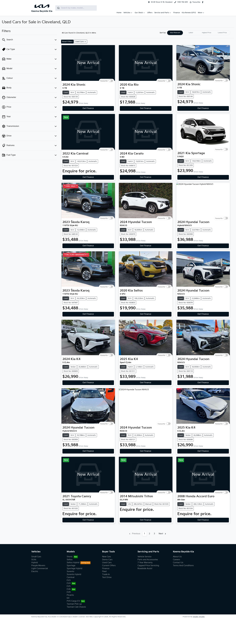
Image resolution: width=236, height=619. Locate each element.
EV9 (69, 592)
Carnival (70, 577)
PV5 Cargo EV (73, 601)
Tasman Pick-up (74, 604)
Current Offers (109, 565)
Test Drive (106, 577)
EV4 (69, 583)
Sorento (70, 571)
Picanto (70, 595)
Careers (176, 560)
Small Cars (36, 557)
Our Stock (139, 13)
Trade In (106, 574)
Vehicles (126, 13)
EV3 (69, 580)
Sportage (71, 565)
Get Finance (88, 108)
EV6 (69, 589)
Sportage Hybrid (74, 568)
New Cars (106, 557)
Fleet (104, 571)
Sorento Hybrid (74, 574)
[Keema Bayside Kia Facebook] (203, 2)
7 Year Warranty (145, 562)
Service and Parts (161, 13)
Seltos (70, 560)
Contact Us (178, 562)
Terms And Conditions (183, 565)
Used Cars (107, 562)
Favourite (104, 81)
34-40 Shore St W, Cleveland (161, 2)
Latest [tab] (191, 33)
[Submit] (58, 8)
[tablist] (198, 32)
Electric (34, 571)
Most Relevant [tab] (175, 33)
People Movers (38, 565)
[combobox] (76, 8)
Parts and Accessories (148, 560)
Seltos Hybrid (73, 562)
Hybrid (34, 562)
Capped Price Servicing (148, 565)
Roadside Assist (145, 568)
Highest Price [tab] (206, 33)
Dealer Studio (199, 617)
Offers (149, 13)
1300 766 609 (182, 2)
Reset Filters (67, 42)
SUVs (33, 560)
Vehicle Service (144, 557)
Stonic (70, 557)
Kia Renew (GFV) (189, 13)
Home (119, 13)
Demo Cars (107, 560)
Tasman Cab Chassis (76, 607)
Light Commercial (39, 568)
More (200, 13)
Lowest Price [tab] (222, 33)
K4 (68, 598)
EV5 (69, 586)
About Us (177, 557)
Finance (176, 13)
